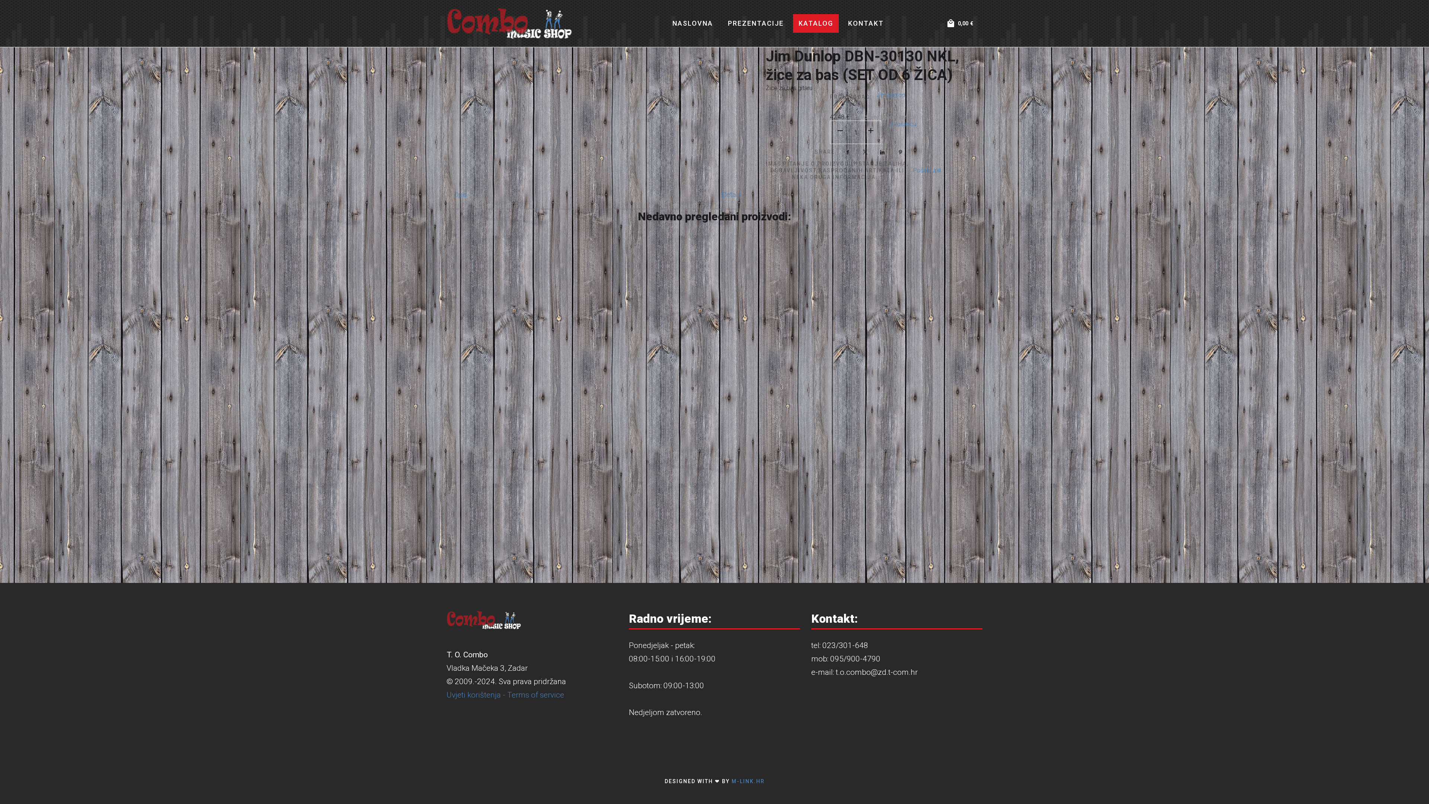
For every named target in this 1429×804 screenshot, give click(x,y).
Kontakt (866, 23)
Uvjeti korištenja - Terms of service (505, 694)
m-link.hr (748, 781)
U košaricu (902, 124)
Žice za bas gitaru (789, 88)
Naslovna (692, 23)
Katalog (816, 23)
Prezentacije (756, 23)
